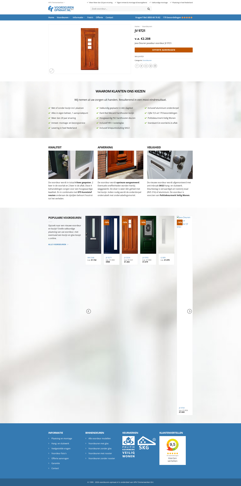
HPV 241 (183, 408)
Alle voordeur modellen (99, 438)
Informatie (78, 17)
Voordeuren (62, 17)
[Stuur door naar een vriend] (146, 66)
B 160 (90, 257)
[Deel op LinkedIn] (155, 66)
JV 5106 (128, 257)
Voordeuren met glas (98, 443)
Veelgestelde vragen (61, 448)
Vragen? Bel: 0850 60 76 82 (147, 17)
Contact (109, 17)
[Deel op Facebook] (137, 66)
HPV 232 (110, 408)
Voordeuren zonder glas (100, 448)
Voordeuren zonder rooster (101, 458)
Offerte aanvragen (60, 458)
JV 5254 (146, 408)
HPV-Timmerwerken (55, 2)
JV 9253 (165, 408)
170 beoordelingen (172, 17)
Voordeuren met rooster (100, 453)
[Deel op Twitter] (141, 66)
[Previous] (88, 311)
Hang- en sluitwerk (60, 443)
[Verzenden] (148, 8)
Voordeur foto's (59, 453)
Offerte (99, 17)
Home (51, 17)
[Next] (189, 311)
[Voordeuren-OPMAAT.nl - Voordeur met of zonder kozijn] (62, 9)
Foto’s (90, 17)
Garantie (55, 463)
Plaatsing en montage (61, 438)
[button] (51, 70)
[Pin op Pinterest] (150, 66)
